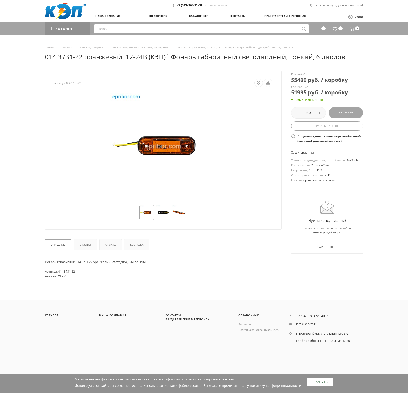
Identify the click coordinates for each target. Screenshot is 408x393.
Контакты (173, 315)
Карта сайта (245, 324)
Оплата (110, 244)
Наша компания (112, 315)
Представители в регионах (187, 319)
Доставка (136, 244)
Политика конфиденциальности (258, 330)
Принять (320, 382)
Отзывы (85, 244)
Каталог (52, 315)
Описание (58, 244)
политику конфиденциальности (275, 385)
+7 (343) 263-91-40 (189, 5)
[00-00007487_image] (163, 146)
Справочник (248, 315)
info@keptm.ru (306, 324)
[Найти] (304, 28)
